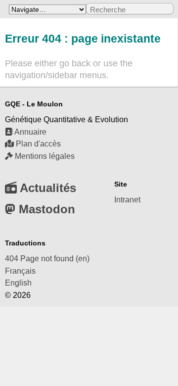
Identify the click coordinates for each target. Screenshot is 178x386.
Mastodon (45, 209)
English (18, 283)
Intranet (127, 199)
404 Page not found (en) (47, 258)
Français (20, 271)
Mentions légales (44, 156)
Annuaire (29, 132)
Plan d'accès (37, 144)
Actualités (46, 187)
